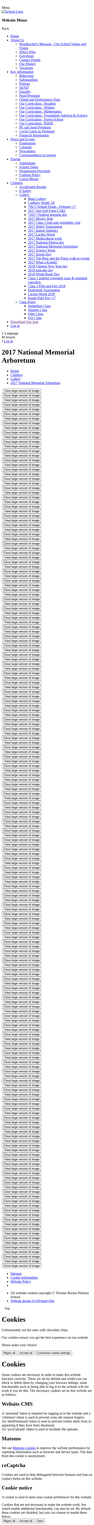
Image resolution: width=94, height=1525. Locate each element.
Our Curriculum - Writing (36, 107)
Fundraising (27, 143)
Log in (15, 326)
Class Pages (27, 302)
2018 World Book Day (44, 274)
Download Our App (24, 322)
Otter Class (35, 314)
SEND (24, 88)
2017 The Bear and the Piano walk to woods (59, 258)
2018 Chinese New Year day (48, 266)
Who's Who (27, 52)
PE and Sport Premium (35, 127)
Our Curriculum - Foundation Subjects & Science (53, 115)
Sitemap (16, 1273)
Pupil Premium (29, 95)
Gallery (24, 195)
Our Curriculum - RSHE (36, 123)
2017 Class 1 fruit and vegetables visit (54, 222)
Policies (24, 84)
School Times (28, 167)
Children (16, 183)
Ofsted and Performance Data (39, 99)
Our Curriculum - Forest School (41, 119)
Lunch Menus (28, 179)
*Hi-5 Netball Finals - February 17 (52, 207)
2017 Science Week (41, 250)
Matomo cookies (24, 1448)
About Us (17, 40)
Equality (25, 91)
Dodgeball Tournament (44, 290)
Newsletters (27, 151)
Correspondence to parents (37, 155)
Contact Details (29, 60)
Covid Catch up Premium (36, 131)
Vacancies (26, 68)
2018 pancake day (40, 270)
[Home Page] (12, 11)
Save (40, 1521)
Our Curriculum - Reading (37, 103)
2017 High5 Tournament (45, 226)
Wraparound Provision (34, 171)
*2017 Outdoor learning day (47, 215)
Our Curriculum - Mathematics (40, 111)
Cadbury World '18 (41, 203)
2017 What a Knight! (42, 262)
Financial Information (34, 135)
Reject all (9, 1353)
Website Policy (20, 1281)
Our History (27, 64)
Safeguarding (28, 80)
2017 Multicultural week (45, 238)
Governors (26, 56)
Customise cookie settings (53, 1353)
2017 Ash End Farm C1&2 (46, 211)
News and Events (22, 139)
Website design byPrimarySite (32, 1301)
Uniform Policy (30, 175)
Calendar (25, 147)
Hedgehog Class (39, 306)
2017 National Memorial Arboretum (53, 246)
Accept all (26, 1353)
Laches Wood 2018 (41, 294)
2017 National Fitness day (46, 242)
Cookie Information (24, 1277)
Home (14, 36)
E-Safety (25, 191)
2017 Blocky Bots (40, 218)
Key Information (21, 72)
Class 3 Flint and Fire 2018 (46, 286)
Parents (15, 159)
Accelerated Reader (32, 187)
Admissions (27, 163)
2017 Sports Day (39, 254)
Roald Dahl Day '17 (42, 298)
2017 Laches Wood (41, 234)
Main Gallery (37, 199)
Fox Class (35, 318)
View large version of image (21, 390)
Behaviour (26, 76)
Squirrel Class (37, 310)
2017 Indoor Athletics (43, 230)
